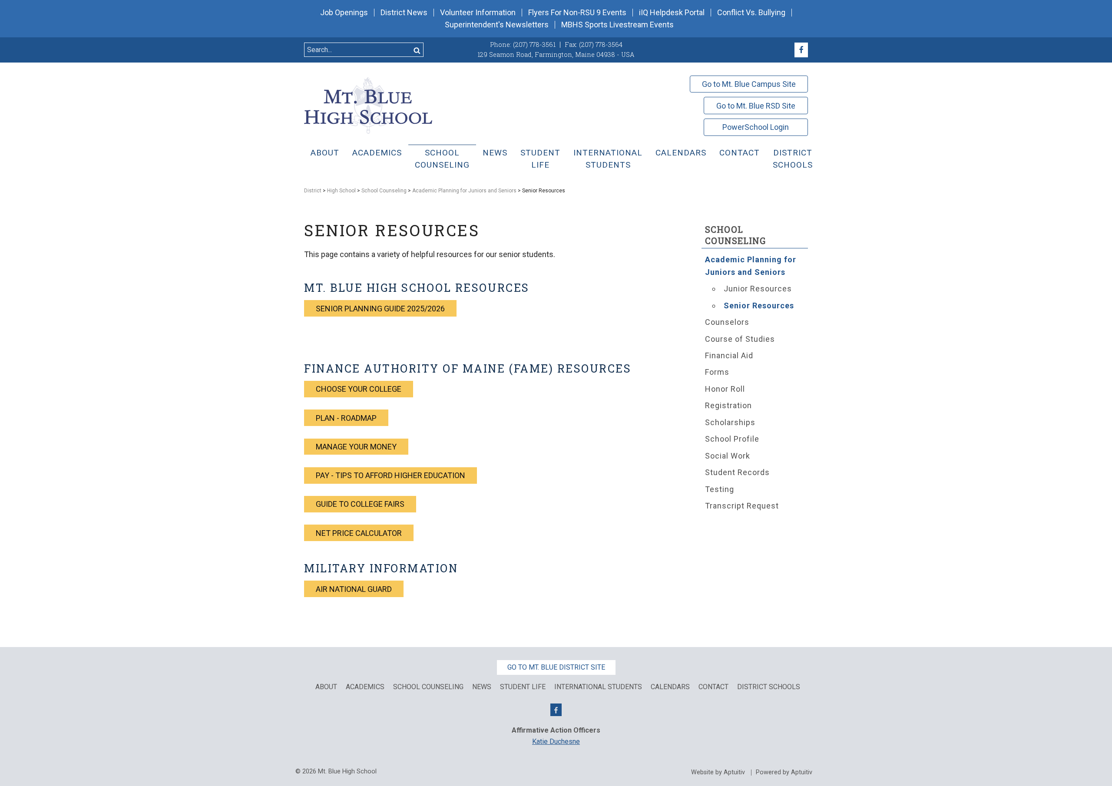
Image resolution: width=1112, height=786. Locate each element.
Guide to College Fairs (360, 504)
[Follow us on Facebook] (801, 50)
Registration (728, 405)
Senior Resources (759, 305)
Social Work (727, 455)
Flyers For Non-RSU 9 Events (577, 13)
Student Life (540, 159)
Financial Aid (729, 355)
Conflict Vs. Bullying (751, 13)
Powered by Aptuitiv (784, 772)
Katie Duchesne (556, 741)
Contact (739, 153)
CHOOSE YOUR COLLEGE (358, 388)
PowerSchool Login (755, 127)
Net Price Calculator (359, 533)
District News (404, 13)
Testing (719, 489)
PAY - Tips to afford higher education (390, 475)
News (495, 153)
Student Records (737, 472)
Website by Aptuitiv (718, 772)
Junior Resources (758, 288)
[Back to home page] (368, 104)
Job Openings (344, 13)
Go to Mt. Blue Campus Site (749, 84)
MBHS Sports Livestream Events (617, 25)
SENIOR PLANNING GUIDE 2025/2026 (380, 308)
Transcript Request (742, 505)
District (312, 191)
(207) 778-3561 (534, 44)
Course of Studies (740, 338)
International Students (607, 159)
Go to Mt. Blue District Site (556, 667)
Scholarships (730, 422)
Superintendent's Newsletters (497, 25)
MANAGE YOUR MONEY (356, 446)
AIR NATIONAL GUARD (354, 589)
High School (341, 191)
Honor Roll (725, 388)
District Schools (793, 159)
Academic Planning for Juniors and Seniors (464, 191)
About (325, 153)
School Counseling (442, 159)
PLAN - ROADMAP (346, 418)
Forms (717, 371)
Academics (377, 153)
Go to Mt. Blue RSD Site (755, 105)
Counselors (727, 322)
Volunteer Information (478, 13)
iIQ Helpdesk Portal (672, 13)
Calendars (680, 153)
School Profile (732, 438)
